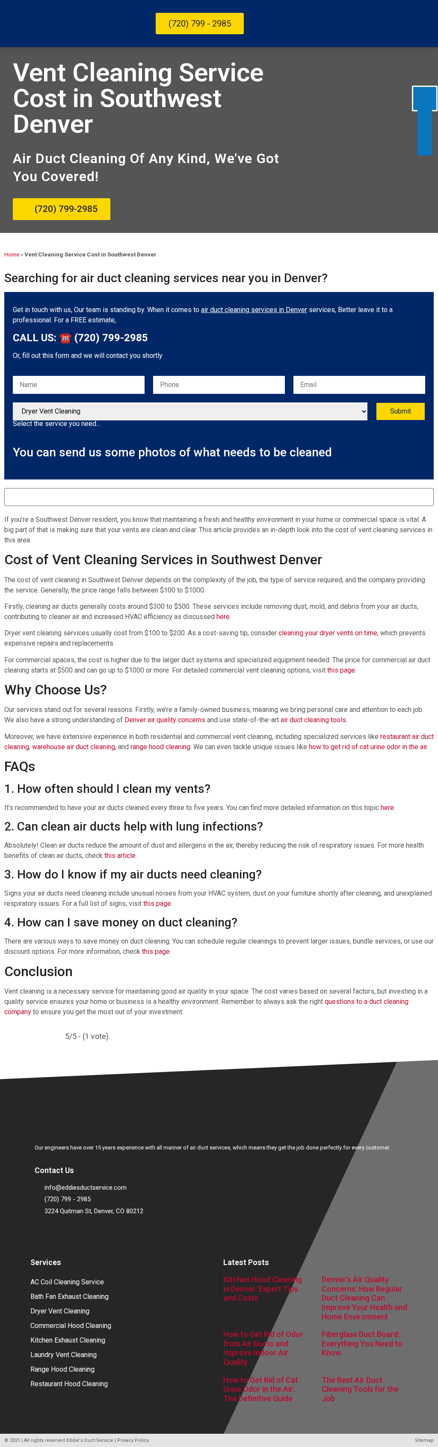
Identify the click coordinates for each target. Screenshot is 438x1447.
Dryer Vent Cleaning (59, 1311)
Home (11, 254)
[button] (404, 24)
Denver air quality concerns (164, 720)
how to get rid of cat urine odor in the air (368, 747)
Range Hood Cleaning (62, 1369)
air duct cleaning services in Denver (254, 310)
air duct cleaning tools (313, 720)
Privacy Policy (133, 1440)
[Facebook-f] (45, 1235)
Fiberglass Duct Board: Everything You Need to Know (362, 1343)
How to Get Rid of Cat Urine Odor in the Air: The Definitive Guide (260, 1389)
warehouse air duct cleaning (73, 747)
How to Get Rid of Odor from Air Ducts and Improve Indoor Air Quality (263, 1348)
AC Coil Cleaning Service (67, 1282)
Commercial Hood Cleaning (70, 1326)
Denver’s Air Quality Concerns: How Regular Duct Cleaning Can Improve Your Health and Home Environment (364, 1298)
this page (341, 670)
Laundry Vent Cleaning (63, 1355)
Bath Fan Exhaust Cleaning (69, 1296)
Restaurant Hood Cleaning (69, 1384)
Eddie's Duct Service (89, 1440)
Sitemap (424, 1440)
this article (120, 856)
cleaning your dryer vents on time (327, 633)
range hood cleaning (160, 747)
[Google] (69, 1235)
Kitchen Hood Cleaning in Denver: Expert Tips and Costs (262, 1288)
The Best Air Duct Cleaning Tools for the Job (360, 1389)
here (223, 617)
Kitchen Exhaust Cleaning (67, 1340)
